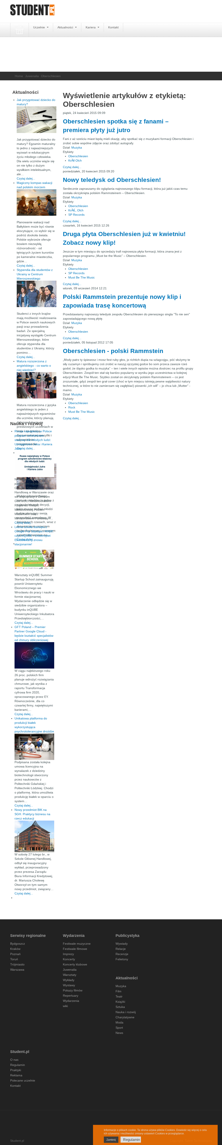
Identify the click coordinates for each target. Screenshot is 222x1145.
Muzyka (76, 147)
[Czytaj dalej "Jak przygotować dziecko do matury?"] (36, 119)
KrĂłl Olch (75, 160)
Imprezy (68, 954)
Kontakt (113, 27)
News (119, 1033)
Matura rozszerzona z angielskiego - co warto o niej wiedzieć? (34, 366)
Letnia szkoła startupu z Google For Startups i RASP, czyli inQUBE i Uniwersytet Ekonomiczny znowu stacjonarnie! (34, 535)
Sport (119, 1027)
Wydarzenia (71, 1000)
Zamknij (111, 1139)
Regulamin (17, 1065)
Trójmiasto (17, 964)
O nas (14, 1059)
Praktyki (15, 1070)
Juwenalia (32, 76)
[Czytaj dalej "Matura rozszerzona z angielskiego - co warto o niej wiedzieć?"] (36, 385)
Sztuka (120, 1007)
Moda (119, 1022)
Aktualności (65, 27)
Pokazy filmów (72, 990)
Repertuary (70, 995)
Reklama (16, 1075)
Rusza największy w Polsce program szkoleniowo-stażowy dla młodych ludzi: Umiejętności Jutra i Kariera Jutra (33, 439)
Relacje (121, 949)
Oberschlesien (78, 156)
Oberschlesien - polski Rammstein (113, 351)
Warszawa (17, 969)
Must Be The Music (81, 277)
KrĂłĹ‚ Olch (75, 210)
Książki (120, 1001)
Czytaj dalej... (72, 167)
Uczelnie (39, 27)
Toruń (14, 959)
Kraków (15, 949)
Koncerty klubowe (75, 964)
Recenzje (122, 954)
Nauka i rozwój (126, 1012)
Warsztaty (69, 975)
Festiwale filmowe (75, 949)
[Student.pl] (32, 11)
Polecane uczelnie (22, 1080)
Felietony (122, 959)
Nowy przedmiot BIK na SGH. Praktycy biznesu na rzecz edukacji (32, 814)
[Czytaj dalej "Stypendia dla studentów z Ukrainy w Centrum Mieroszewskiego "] (36, 294)
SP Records (76, 214)
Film (118, 991)
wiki (65, 1006)
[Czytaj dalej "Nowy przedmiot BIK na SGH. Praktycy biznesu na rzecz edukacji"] (34, 836)
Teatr (119, 996)
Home (19, 76)
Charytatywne (125, 1017)
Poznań (15, 954)
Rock (71, 407)
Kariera (91, 27)
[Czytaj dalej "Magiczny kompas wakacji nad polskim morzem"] (36, 202)
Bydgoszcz (17, 943)
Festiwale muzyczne (77, 943)
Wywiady (122, 943)
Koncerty (69, 959)
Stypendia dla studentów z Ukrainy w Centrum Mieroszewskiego (35, 274)
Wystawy (69, 985)
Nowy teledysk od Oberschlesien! (112, 180)
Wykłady (68, 980)
